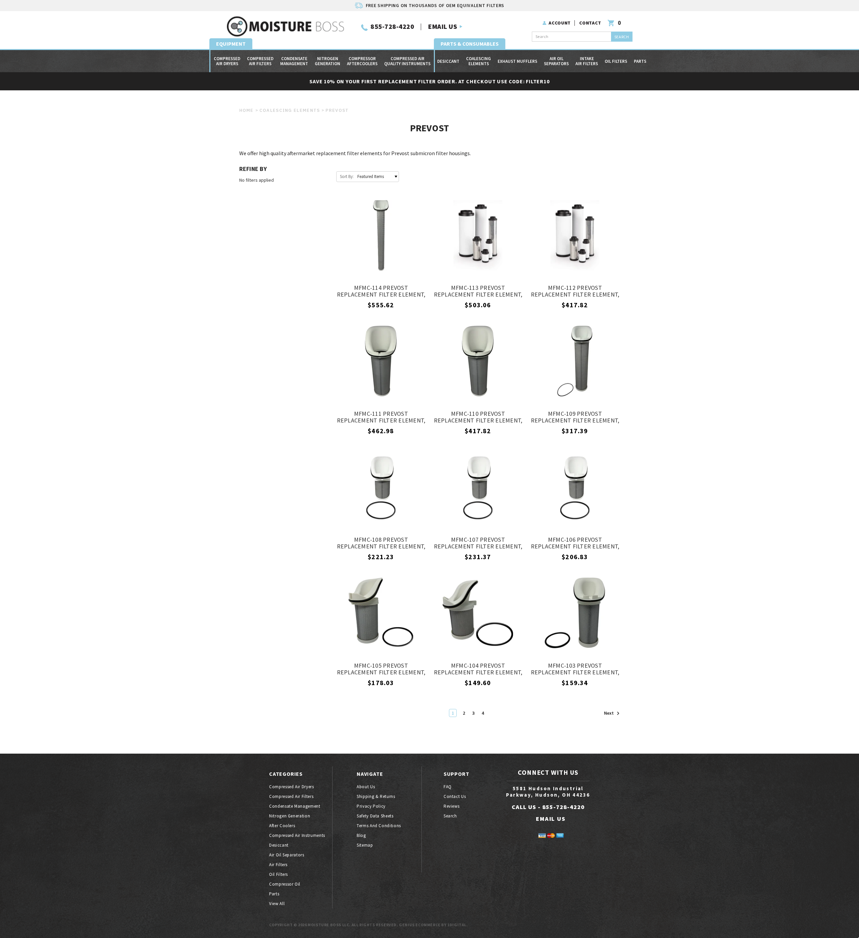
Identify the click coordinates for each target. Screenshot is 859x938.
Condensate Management (294, 61)
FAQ (448, 787)
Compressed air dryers (227, 61)
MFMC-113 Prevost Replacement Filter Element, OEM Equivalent (478, 291)
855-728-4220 (392, 26)
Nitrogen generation (327, 61)
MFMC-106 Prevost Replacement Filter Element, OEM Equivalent (575, 543)
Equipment (231, 43)
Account (560, 23)
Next (609, 713)
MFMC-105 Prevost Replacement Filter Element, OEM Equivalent (381, 669)
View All (277, 903)
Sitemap (365, 845)
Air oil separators (556, 61)
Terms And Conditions (379, 826)
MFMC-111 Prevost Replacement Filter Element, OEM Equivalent (381, 417)
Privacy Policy (371, 806)
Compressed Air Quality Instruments (407, 61)
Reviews (452, 806)
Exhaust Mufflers (517, 61)
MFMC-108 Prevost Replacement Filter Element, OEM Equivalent (381, 543)
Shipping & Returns (376, 796)
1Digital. (457, 924)
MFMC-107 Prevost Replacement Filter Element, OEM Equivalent (478, 543)
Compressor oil (284, 884)
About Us (366, 787)
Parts (640, 61)
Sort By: (347, 176)
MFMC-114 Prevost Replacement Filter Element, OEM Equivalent (381, 291)
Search (450, 816)
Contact (590, 23)
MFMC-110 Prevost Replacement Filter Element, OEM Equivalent (478, 417)
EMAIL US (442, 26)
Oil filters (616, 61)
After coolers (282, 826)
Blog (361, 835)
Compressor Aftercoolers (362, 61)
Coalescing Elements (478, 61)
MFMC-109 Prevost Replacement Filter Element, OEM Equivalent (575, 417)
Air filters (278, 864)
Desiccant (448, 61)
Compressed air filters (260, 61)
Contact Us (455, 796)
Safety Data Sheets (375, 816)
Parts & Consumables (470, 43)
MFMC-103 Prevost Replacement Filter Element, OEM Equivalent (575, 669)
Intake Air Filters (586, 61)
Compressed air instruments (297, 835)
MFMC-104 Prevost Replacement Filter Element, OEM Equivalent (478, 669)
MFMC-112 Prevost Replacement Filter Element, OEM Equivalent (575, 291)
